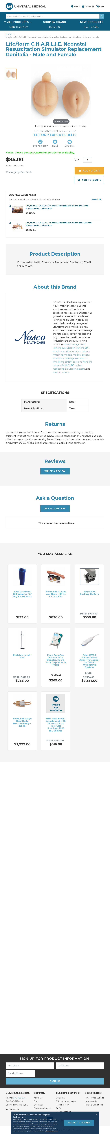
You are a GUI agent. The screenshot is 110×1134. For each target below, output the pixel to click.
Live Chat (38, 1105)
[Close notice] (96, 1114)
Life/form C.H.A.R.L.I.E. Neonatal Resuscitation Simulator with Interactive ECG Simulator (56, 207)
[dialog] (55, 1123)
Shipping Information (66, 1101)
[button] (96, 199)
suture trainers (61, 372)
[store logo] (26, 6)
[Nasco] (32, 337)
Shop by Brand (54, 22)
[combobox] (55, 16)
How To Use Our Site (94, 1098)
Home (9, 34)
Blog (36, 1101)
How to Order (91, 1101)
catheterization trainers (77, 351)
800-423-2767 (19, 1098)
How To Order (91, 27)
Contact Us (55, 27)
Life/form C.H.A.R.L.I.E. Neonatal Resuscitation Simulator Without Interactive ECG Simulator (58, 224)
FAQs (58, 1108)
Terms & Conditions (94, 1105)
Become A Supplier (43, 1108)
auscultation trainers (73, 348)
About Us (38, 1098)
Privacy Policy (29, 1129)
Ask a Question (55, 508)
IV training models (62, 355)
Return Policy (62, 1105)
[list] (55, 24)
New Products (91, 22)
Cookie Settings (52, 1131)
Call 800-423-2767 (19, 27)
